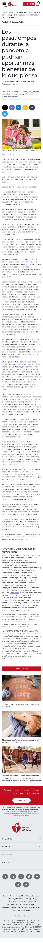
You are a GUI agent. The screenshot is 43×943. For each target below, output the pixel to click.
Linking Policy (13, 904)
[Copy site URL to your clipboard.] (32, 108)
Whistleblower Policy (27, 904)
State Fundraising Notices (22, 910)
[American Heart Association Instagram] (13, 876)
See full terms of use (29, 622)
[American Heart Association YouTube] (37, 876)
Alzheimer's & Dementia (19, 364)
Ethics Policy (12, 902)
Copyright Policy (31, 899)
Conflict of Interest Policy (27, 902)
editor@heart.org (20, 539)
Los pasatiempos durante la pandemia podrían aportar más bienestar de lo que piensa (21, 14)
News (11, 12)
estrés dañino (28, 264)
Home (4, 12)
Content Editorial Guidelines (13, 907)
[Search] (38, 2)
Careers (5, 896)
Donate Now (21, 800)
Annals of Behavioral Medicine (14, 289)
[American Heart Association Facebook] (5, 876)
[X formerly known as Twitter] (21, 876)
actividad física (26, 409)
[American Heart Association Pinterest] (26, 884)
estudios (11, 422)
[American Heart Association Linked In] (18, 884)
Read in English (8, 154)
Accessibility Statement (15, 899)
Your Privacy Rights (21, 916)
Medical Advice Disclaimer (30, 896)
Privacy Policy (15, 896)
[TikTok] (29, 876)
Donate (30, 4)
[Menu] (4, 3)
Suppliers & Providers (32, 907)
